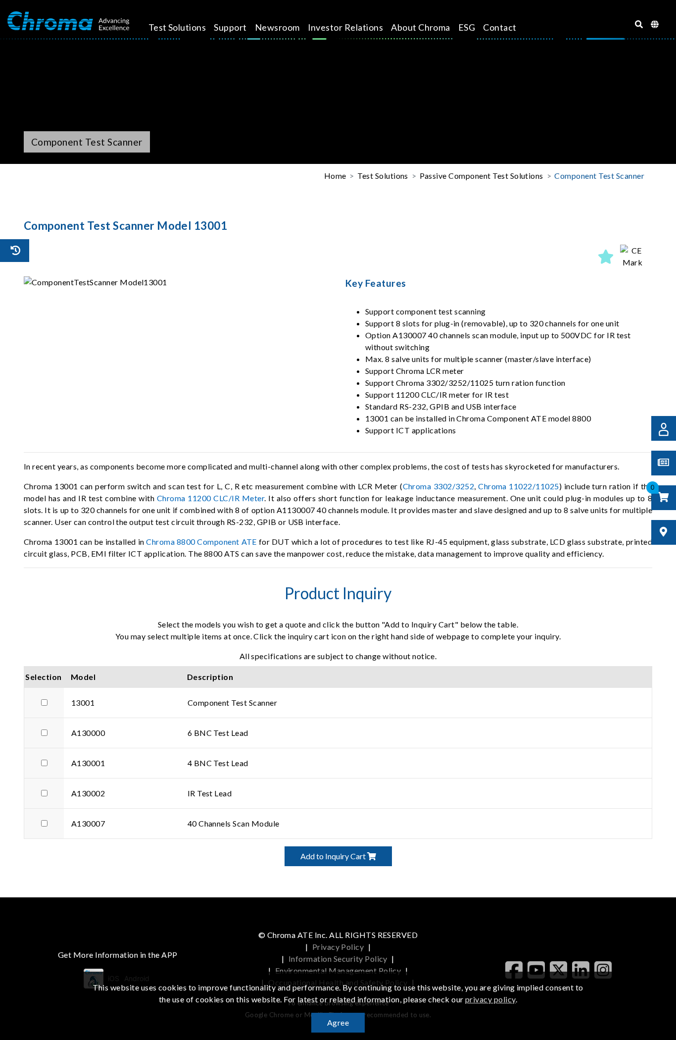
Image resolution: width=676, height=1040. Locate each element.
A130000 (88, 732)
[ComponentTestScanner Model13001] (177, 282)
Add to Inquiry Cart (333, 856)
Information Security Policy (338, 958)
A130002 (88, 793)
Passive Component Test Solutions (481, 175)
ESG (466, 27)
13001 (83, 702)
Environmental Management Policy (338, 970)
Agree (338, 1022)
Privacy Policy (338, 946)
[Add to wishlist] (606, 256)
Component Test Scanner (599, 175)
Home (335, 175)
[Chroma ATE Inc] (68, 21)
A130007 (88, 823)
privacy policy (490, 999)
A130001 (88, 763)
